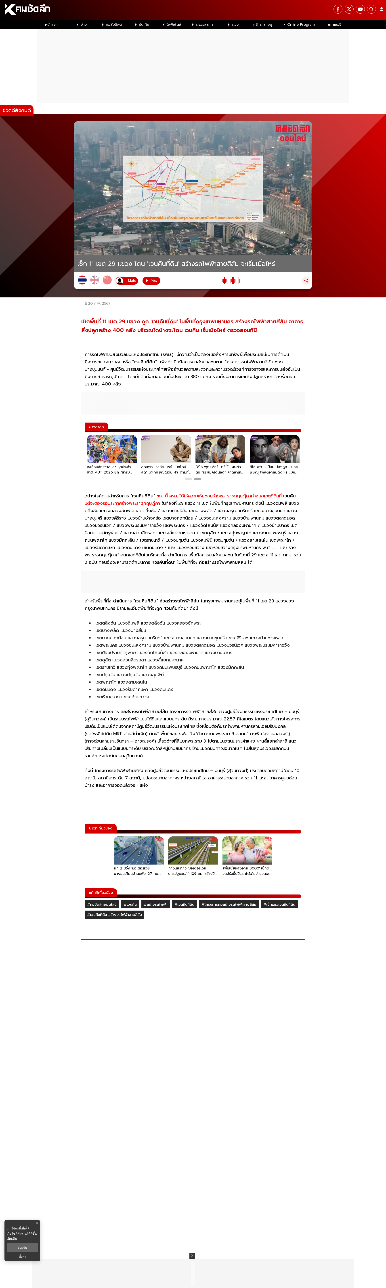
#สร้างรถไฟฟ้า (155, 904)
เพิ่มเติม (12, 1238)
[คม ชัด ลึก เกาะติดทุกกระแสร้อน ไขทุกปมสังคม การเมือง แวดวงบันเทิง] (193, 10)
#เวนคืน (130, 904)
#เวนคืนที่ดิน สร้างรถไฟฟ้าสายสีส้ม (114, 915)
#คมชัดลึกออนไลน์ (102, 904)
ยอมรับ (22, 1247)
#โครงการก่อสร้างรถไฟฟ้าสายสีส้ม (228, 904)
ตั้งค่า (22, 1256)
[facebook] (338, 9)
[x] (349, 9)
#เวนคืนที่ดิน (184, 904)
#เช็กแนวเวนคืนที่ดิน (279, 904)
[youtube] (360, 9)
